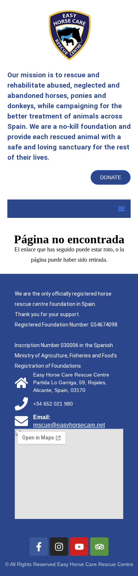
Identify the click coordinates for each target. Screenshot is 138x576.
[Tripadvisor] (99, 546)
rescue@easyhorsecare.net (69, 425)
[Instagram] (59, 546)
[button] (121, 208)
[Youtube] (79, 546)
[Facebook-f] (38, 546)
